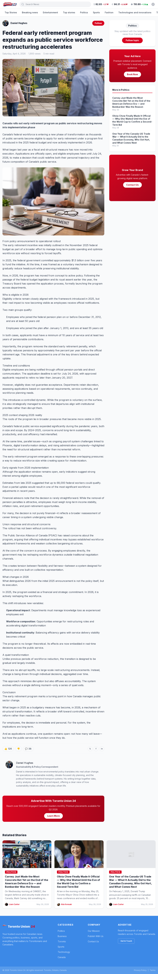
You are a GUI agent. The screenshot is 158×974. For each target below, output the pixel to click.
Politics (84, 12)
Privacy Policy (140, 970)
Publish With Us (95, 936)
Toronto (62, 941)
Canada (62, 957)
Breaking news (30, 12)
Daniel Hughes (18, 23)
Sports (96, 12)
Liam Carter (14, 904)
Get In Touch (126, 941)
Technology (64, 952)
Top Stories (11, 12)
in (102, 749)
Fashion (109, 12)
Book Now (132, 74)
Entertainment (50, 12)
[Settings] (153, 4)
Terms (153, 970)
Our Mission (94, 931)
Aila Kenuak (66, 904)
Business (62, 936)
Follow (98, 23)
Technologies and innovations (134, 12)
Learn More (53, 816)
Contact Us (132, 184)
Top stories (69, 12)
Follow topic (132, 40)
